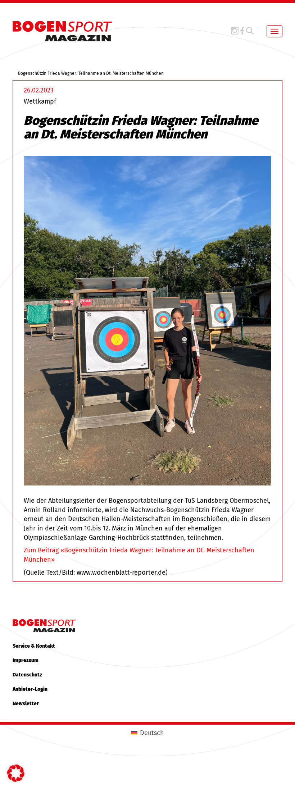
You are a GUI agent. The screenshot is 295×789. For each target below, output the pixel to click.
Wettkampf (40, 101)
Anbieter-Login (30, 689)
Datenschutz (27, 675)
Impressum (25, 660)
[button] (16, 773)
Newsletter (26, 704)
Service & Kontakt (34, 646)
